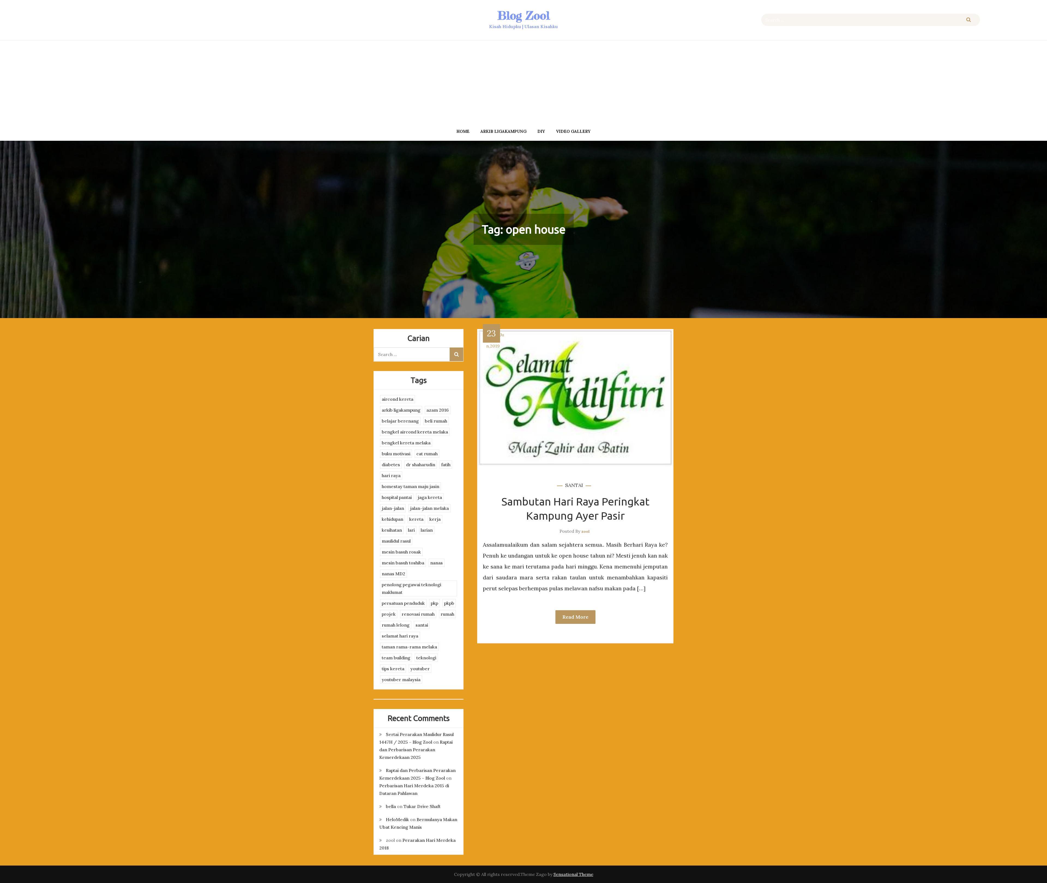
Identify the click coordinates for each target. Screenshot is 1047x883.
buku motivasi (396, 453)
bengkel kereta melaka (406, 442)
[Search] (968, 20)
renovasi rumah (418, 614)
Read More (575, 617)
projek (389, 614)
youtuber (420, 668)
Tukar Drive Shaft (422, 806)
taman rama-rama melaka (409, 646)
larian (427, 530)
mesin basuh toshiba (403, 562)
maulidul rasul (396, 541)
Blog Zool (523, 15)
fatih (445, 464)
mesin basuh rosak (401, 552)
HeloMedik (397, 819)
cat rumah (427, 453)
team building (396, 657)
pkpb (449, 603)
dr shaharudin (420, 464)
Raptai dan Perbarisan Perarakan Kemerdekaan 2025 (416, 749)
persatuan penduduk (403, 603)
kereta (416, 519)
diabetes (391, 464)
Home (463, 131)
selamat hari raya (400, 636)
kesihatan (392, 530)
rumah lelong (396, 625)
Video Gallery (573, 131)
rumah (447, 614)
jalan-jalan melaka (429, 508)
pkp (434, 603)
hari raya (391, 475)
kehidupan (392, 519)
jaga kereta (430, 497)
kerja (435, 519)
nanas (436, 562)
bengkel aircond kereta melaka (415, 432)
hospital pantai (397, 497)
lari (411, 530)
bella (391, 806)
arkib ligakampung (503, 131)
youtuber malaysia (401, 679)
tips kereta (393, 668)
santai (574, 485)
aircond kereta (397, 399)
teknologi (426, 657)
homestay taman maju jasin (410, 486)
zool (585, 531)
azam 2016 (437, 410)
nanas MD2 (393, 573)
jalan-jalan (393, 508)
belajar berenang (400, 421)
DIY (541, 131)
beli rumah (436, 421)
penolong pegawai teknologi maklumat (411, 588)
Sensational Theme (573, 874)
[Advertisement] (523, 82)
